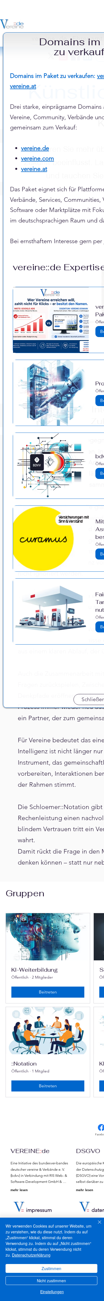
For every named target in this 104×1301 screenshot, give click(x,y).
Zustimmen (51, 1268)
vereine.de (35, 148)
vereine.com (37, 158)
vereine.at (23, 86)
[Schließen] (96, 1225)
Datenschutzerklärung (31, 1255)
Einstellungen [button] (52, 1291)
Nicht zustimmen (51, 1280)
